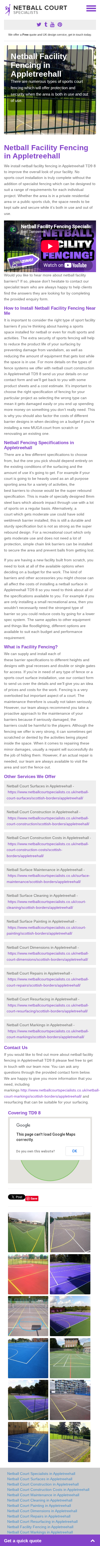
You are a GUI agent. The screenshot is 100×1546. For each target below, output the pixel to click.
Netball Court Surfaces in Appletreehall (39, 1479)
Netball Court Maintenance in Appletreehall (43, 1495)
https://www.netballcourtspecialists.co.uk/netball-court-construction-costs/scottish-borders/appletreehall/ (48, 850)
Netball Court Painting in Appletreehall (39, 1505)
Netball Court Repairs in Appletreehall (38, 1516)
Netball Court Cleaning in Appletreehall (39, 1500)
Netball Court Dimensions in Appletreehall (42, 1511)
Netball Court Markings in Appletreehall (40, 1532)
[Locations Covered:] (6, 8)
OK (74, 1151)
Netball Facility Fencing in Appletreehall (40, 1527)
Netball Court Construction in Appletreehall (43, 1484)
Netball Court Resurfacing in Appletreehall (42, 1521)
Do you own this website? (35, 1151)
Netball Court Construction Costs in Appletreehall (48, 1489)
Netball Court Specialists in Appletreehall (41, 1473)
